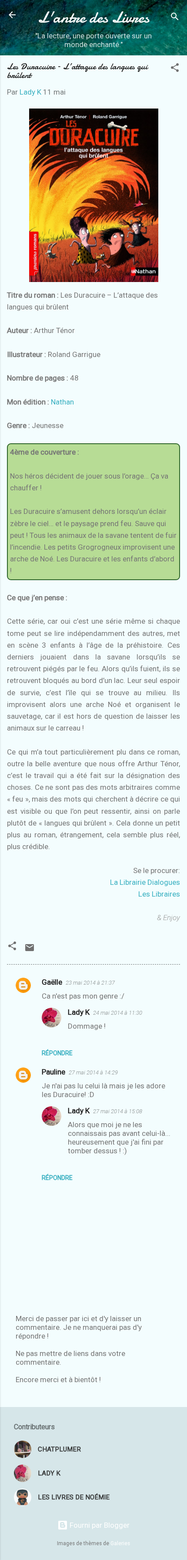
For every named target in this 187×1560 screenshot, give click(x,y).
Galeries (120, 1543)
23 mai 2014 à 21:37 (90, 982)
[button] (175, 68)
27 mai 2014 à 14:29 (93, 1072)
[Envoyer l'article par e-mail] (29, 950)
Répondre (57, 1053)
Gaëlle (52, 982)
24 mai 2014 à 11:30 (117, 1012)
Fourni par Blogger (99, 1525)
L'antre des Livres (93, 17)
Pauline (53, 1071)
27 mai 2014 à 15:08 (117, 1111)
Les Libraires (159, 894)
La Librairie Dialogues (145, 882)
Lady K (79, 1012)
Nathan (62, 402)
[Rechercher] (175, 17)
